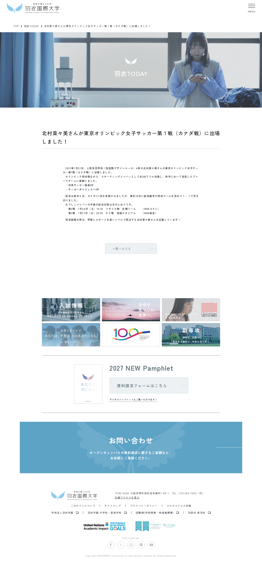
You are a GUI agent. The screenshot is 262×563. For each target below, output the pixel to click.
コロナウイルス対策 (179, 505)
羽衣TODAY (31, 26)
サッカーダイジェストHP (83, 189)
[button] (252, 8)
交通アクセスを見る (127, 497)
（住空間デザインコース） (119, 168)
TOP (16, 26)
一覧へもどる (121, 248)
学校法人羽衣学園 (62, 512)
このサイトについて (83, 505)
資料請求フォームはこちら (142, 385)
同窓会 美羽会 (197, 512)
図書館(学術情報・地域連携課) (155, 512)
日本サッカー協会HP (81, 185)
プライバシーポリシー (144, 505)
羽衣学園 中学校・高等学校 (105, 512)
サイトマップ (112, 505)
